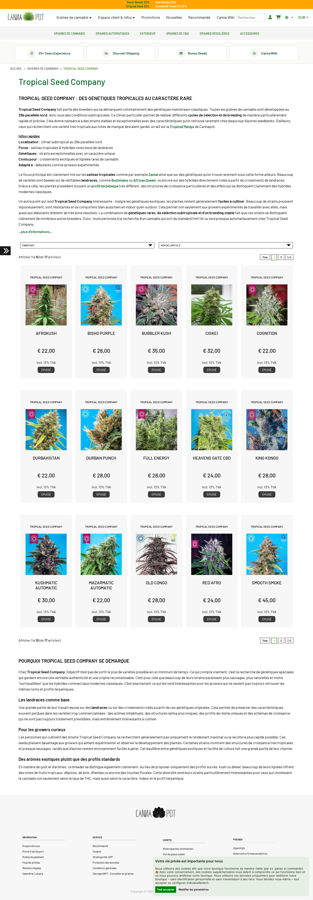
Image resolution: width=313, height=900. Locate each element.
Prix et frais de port (33, 851)
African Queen (144, 180)
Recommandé (199, 17)
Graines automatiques (112, 33)
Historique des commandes (178, 848)
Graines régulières (214, 33)
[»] (289, 257)
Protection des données (106, 862)
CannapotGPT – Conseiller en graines (113, 873)
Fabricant (29, 245)
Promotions (150, 17)
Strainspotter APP (103, 857)
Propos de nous (31, 846)
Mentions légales (31, 868)
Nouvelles (174, 17)
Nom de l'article (171, 245)
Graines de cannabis (69, 33)
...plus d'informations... (35, 231)
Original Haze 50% (138, 6)
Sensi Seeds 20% (138, 2)
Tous (265, 257)
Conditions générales (104, 868)
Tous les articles (31, 862)
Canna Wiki (225, 17)
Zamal (153, 174)
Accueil (16, 68)
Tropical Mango (182, 126)
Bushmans (119, 180)
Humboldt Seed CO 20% (171, 6)
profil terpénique (104, 186)
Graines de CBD (177, 33)
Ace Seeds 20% (166, 2)
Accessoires (249, 33)
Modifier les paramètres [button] (194, 889)
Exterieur (147, 33)
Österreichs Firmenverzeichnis (250, 853)
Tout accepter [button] (165, 889)
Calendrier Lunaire (32, 873)
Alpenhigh (239, 848)
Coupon (97, 851)
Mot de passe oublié (174, 854)
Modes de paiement (33, 857)
